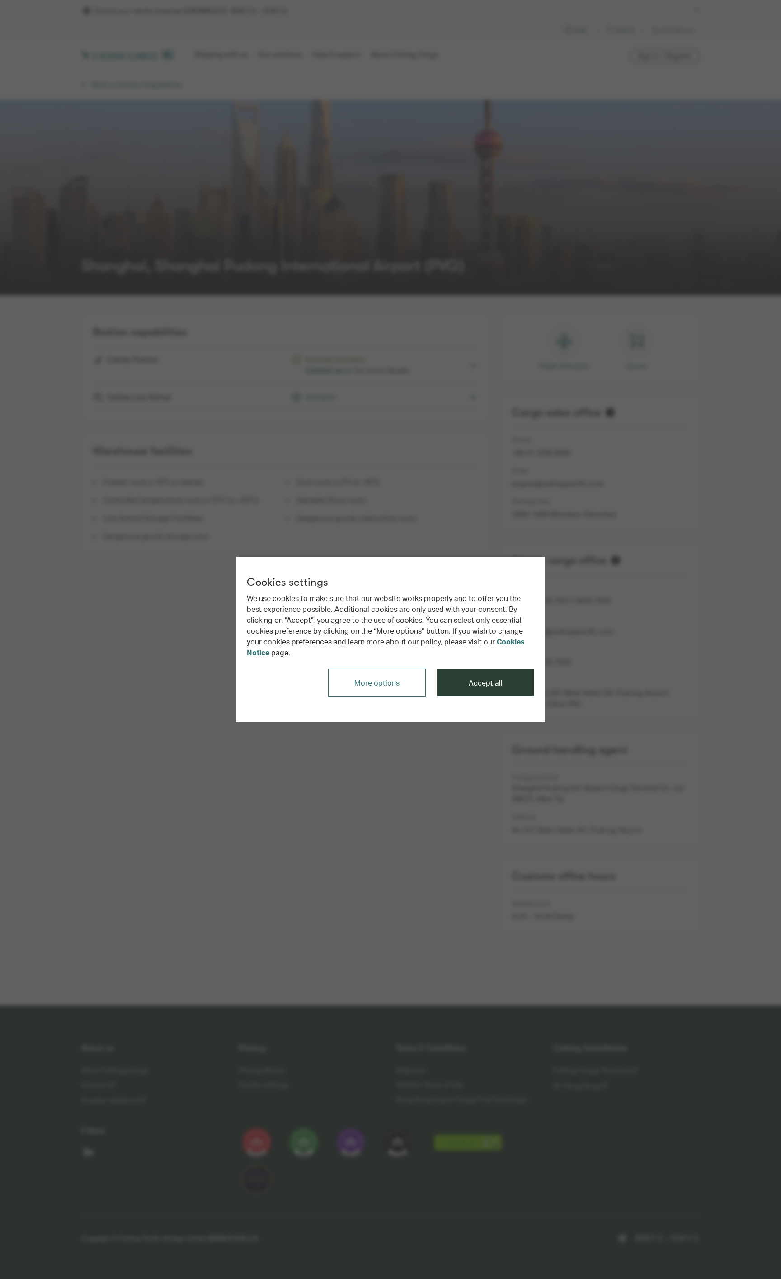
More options (377, 682)
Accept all (486, 682)
